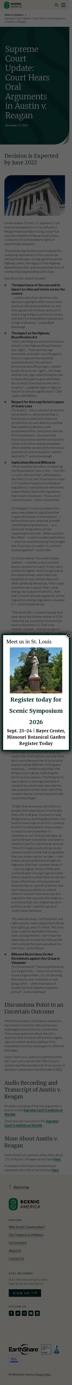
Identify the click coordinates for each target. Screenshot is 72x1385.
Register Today (36, 743)
